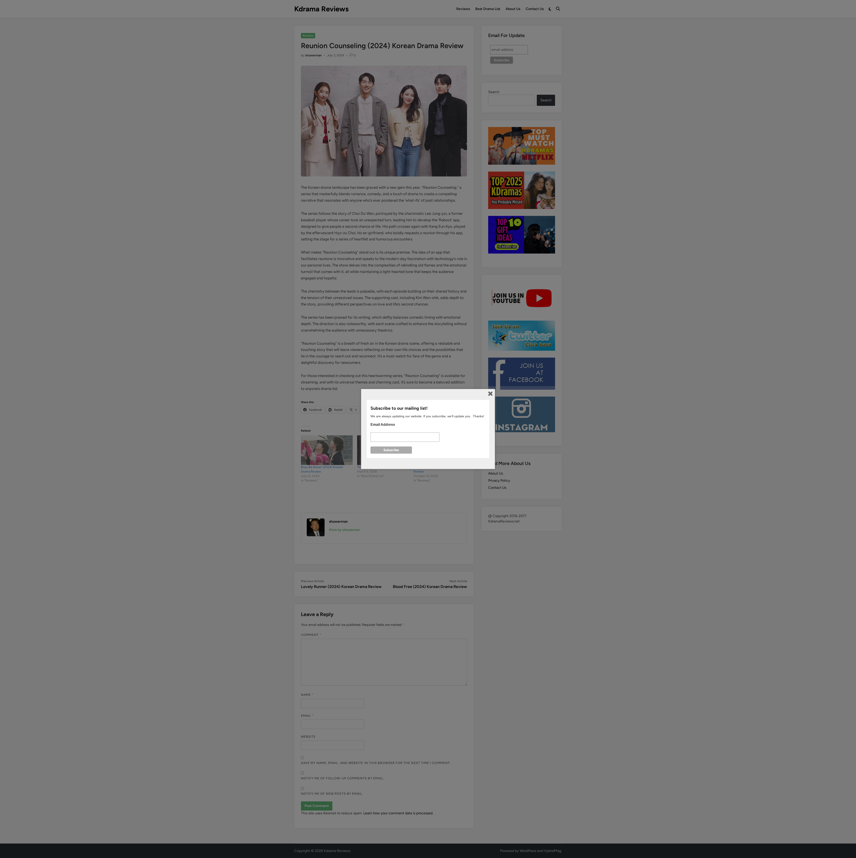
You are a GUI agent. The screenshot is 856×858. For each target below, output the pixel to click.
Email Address (382, 424)
